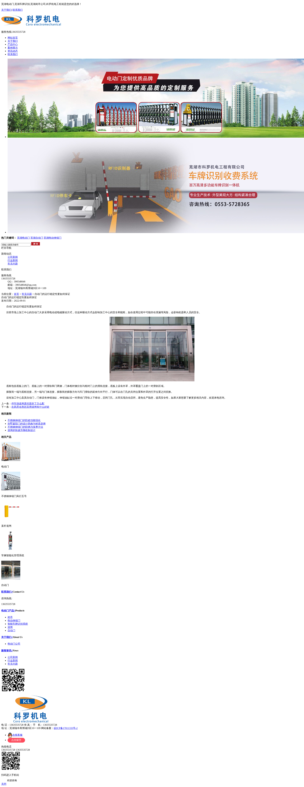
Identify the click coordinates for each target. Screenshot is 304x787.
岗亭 (10, 617)
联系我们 (18, 10)
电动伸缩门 (14, 620)
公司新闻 (13, 257)
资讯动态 (13, 51)
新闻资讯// (7, 650)
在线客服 (17, 735)
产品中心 (13, 44)
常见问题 (13, 263)
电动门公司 (14, 643)
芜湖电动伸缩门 (52, 237)
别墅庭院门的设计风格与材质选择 (27, 423)
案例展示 (13, 47)
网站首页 (13, 37)
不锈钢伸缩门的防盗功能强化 (24, 420)
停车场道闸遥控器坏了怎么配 (27, 403)
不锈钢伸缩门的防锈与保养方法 (25, 427)
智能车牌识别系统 (18, 623)
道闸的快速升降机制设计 (21, 430)
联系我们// (7, 591)
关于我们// (7, 637)
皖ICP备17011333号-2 (66, 728)
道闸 (10, 627)
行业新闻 (13, 260)
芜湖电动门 (23, 237)
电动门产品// (8, 610)
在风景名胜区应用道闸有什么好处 (30, 407)
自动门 (11, 630)
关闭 (3, 784)
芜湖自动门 (36, 237)
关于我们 (6, 10)
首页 (16, 294)
